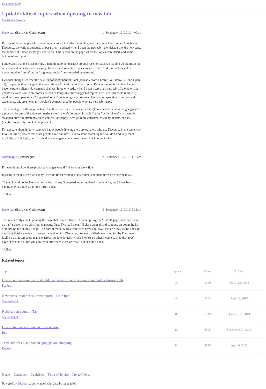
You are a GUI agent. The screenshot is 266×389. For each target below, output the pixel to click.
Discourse (24, 383)
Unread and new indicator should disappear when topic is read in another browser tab (62, 280)
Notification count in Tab (20, 311)
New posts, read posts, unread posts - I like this (35, 296)
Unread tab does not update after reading (31, 327)
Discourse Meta (11, 4)
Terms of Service (58, 374)
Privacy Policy (81, 374)
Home (6, 374)
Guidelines (37, 374)
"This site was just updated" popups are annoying (37, 343)
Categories (20, 374)
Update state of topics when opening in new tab (56, 13)
